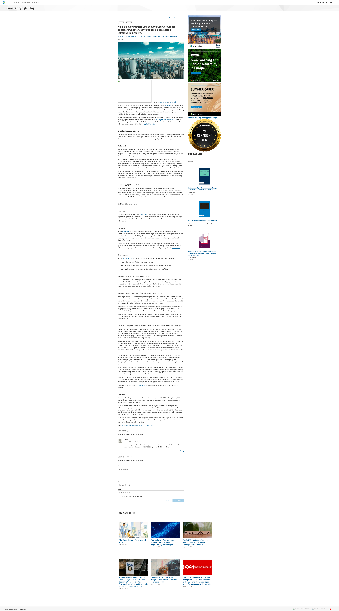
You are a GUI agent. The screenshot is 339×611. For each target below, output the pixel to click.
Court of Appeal (127, 258)
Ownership (129, 22)
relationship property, (131, 425)
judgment (168, 105)
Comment (120, 466)
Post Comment (178, 500)
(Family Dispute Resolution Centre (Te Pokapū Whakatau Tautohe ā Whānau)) (152, 36)
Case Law (121, 22)
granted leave (175, 248)
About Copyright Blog (11, 609)
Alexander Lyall (123, 36)
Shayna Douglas (163, 102)
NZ (152, 425)
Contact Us (23, 609)
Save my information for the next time (131, 496)
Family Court (143, 214)
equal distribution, (145, 425)
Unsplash (173, 102)
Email (120, 489)
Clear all (166, 500)
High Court (125, 231)
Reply (182, 451)
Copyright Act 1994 (149, 124)
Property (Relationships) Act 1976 (166, 120)
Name (120, 482)
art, (123, 425)
